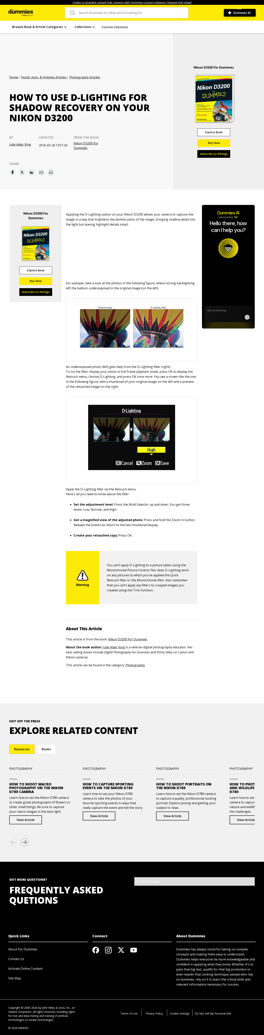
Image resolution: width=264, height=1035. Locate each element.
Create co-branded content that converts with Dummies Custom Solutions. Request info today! (132, 2)
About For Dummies (22, 949)
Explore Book (214, 132)
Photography (135, 665)
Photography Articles (84, 77)
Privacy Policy (154, 1013)
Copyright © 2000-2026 (22, 1008)
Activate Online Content (25, 968)
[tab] (22, 749)
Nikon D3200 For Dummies (86, 145)
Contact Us (16, 959)
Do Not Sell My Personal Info (213, 1013)
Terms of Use (129, 1013)
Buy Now (214, 143)
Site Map (14, 978)
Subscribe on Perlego (214, 154)
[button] (39, 27)
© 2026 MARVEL (18, 1028)
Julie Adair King (20, 144)
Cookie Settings (180, 1013)
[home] (20, 13)
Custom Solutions (115, 27)
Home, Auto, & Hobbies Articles (43, 77)
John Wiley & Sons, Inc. (56, 1008)
